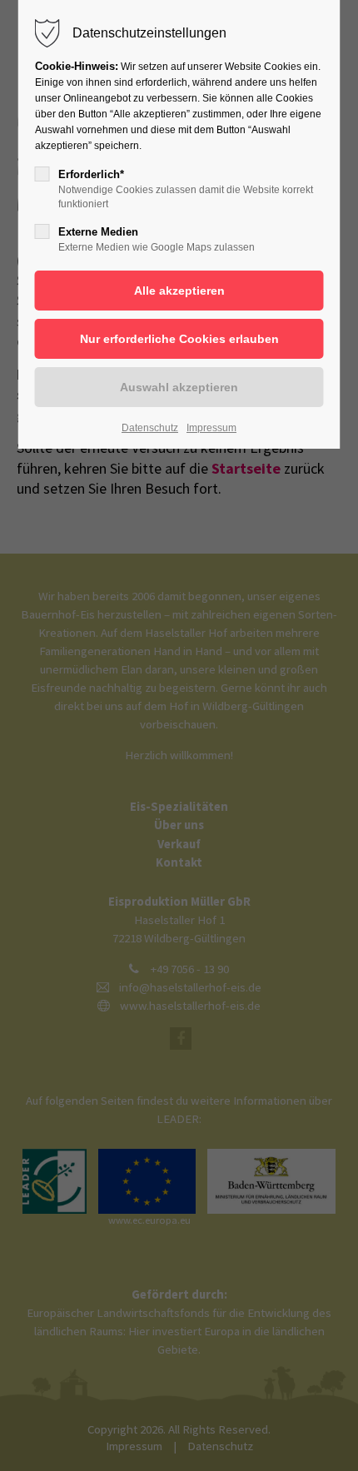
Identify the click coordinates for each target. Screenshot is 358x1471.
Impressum (211, 428)
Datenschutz (150, 428)
